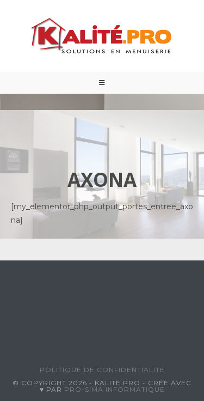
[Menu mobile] (102, 83)
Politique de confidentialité (102, 370)
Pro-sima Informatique (114, 389)
